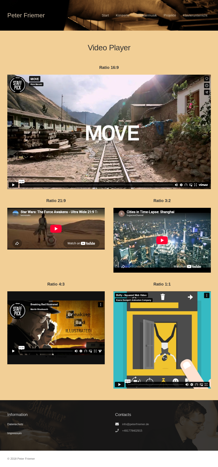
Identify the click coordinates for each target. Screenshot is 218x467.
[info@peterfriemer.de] (118, 424)
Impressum (14, 433)
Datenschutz (15, 424)
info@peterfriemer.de (135, 424)
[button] (112, 15)
